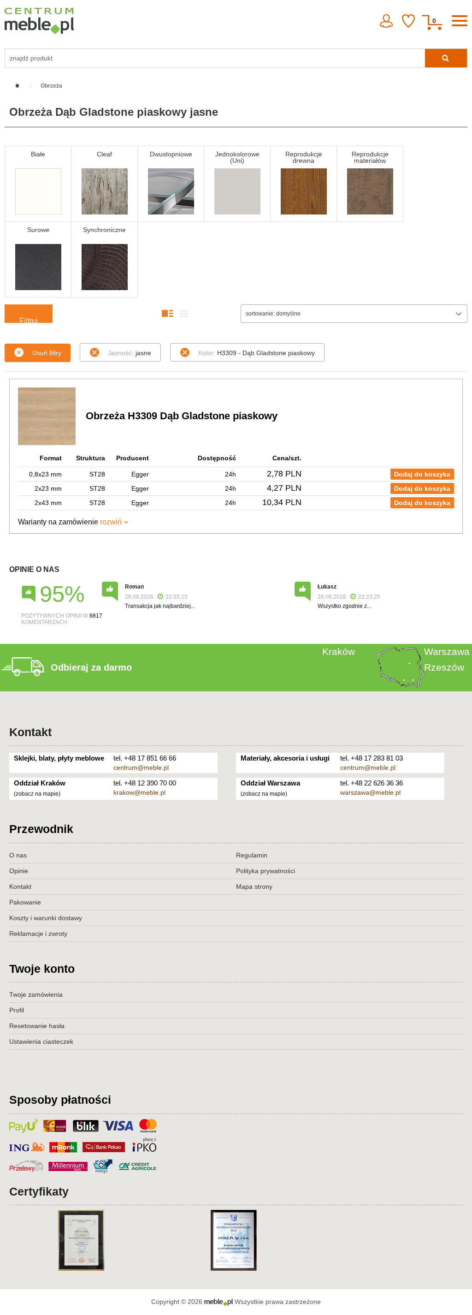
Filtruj (28, 320)
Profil (16, 1010)
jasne (129, 353)
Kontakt (30, 732)
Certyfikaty (39, 1191)
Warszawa (447, 651)
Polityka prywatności (265, 871)
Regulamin (251, 855)
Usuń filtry (46, 353)
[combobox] (354, 313)
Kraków (338, 651)
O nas (18, 855)
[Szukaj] (446, 58)
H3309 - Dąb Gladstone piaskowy (256, 353)
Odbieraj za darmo (91, 667)
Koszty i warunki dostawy (45, 918)
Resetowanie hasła (37, 1025)
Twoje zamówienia (36, 994)
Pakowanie (25, 902)
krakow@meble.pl (139, 792)
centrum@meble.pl (141, 767)
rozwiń (111, 522)
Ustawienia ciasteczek (41, 1041)
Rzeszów (444, 667)
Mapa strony (254, 886)
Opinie (18, 871)
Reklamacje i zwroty (38, 933)
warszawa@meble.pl (370, 792)
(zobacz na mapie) (37, 794)
